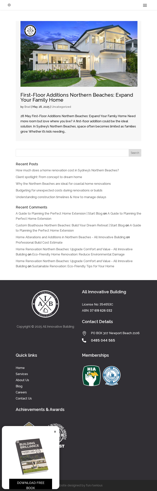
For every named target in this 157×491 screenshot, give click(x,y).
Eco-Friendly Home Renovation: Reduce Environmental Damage (78, 254)
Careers (21, 392)
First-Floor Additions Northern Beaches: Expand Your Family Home (76, 97)
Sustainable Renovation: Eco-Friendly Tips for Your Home (73, 266)
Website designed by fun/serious (79, 485)
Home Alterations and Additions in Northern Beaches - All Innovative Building (70, 237)
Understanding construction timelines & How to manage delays (61, 197)
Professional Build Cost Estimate (39, 242)
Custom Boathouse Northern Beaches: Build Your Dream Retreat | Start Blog (70, 225)
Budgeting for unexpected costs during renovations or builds (59, 190)
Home (20, 368)
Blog (19, 386)
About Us (22, 380)
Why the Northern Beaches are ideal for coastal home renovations (63, 184)
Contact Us (24, 398)
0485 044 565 (103, 340)
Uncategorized (61, 106)
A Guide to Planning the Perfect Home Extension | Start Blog (59, 213)
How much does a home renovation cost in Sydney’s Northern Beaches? (67, 170)
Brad (27, 106)
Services (22, 374)
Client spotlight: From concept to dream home (49, 177)
